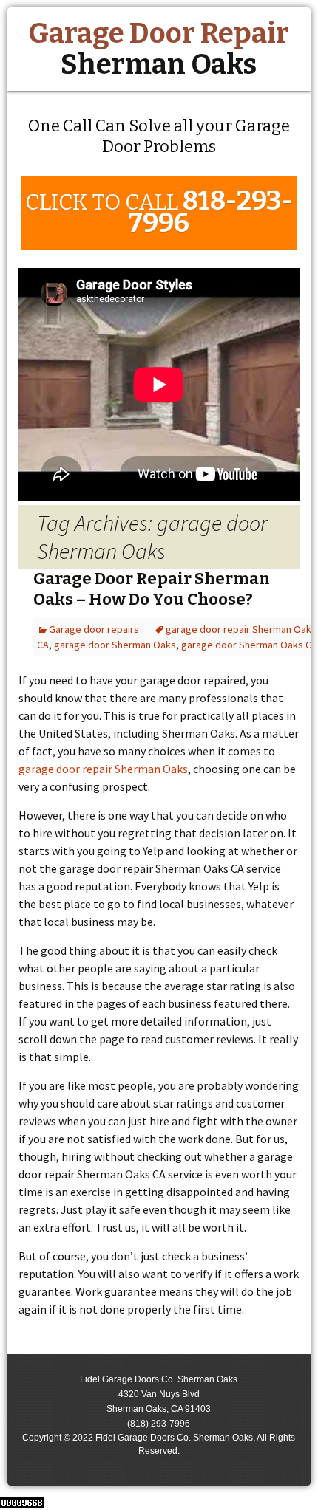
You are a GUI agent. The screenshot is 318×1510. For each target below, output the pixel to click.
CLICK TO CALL (159, 212)
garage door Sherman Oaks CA (249, 644)
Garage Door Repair (158, 49)
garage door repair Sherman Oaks (103, 768)
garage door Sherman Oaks (115, 644)
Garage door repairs (94, 629)
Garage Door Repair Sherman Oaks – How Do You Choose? (151, 589)
